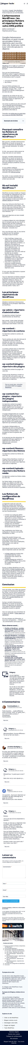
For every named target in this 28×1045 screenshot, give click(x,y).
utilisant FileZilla (7, 200)
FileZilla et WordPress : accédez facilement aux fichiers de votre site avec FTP (14, 630)
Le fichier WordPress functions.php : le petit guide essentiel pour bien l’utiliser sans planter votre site (15, 658)
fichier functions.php (17, 569)
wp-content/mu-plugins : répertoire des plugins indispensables (15, 956)
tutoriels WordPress (15, 597)
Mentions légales (14, 1032)
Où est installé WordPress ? (11, 948)
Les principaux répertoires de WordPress (14, 949)
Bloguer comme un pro (10, 1020)
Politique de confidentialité (14, 1036)
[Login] (27, 3)
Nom (5, 883)
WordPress (5, 66)
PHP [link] (23, 418)
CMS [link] (14, 66)
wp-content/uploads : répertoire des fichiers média (15, 961)
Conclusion (7, 964)
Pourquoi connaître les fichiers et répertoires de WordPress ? (14, 946)
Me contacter (14, 1038)
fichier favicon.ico (11, 559)
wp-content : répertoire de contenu (15, 952)
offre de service (15, 172)
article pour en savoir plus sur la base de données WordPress (13, 114)
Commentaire (7, 867)
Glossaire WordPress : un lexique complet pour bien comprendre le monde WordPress (15, 637)
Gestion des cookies (14, 1034)
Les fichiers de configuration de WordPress (15, 963)
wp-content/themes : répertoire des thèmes (14, 959)
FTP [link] (14, 199)
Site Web (5, 896)
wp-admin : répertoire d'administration (15, 950)
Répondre (5, 720)
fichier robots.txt (11, 553)
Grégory (11, 728)
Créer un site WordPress (11, 1017)
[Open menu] (24, 3)
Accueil (11, 10)
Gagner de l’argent (9, 1025)
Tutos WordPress (18, 10)
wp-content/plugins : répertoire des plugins (14, 954)
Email (5, 890)
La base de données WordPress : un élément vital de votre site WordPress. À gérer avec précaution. (14, 648)
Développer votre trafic (10, 1022)
